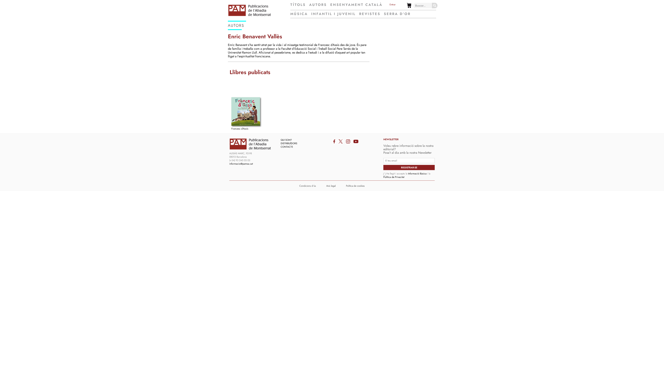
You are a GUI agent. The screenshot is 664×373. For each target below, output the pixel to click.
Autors (318, 5)
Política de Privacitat (393, 177)
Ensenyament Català (356, 5)
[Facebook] (334, 141)
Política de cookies (355, 186)
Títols (298, 5)
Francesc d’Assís (239, 128)
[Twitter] (341, 141)
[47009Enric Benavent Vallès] (245, 111)
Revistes (369, 13)
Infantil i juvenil (333, 13)
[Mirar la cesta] (409, 5)
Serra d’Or (397, 13)
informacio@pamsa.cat (241, 163)
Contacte (287, 147)
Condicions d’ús (307, 186)
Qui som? (286, 140)
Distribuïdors (289, 143)
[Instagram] (348, 141)
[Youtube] (356, 141)
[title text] (259, 10)
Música (299, 13)
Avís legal (331, 186)
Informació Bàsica (417, 173)
